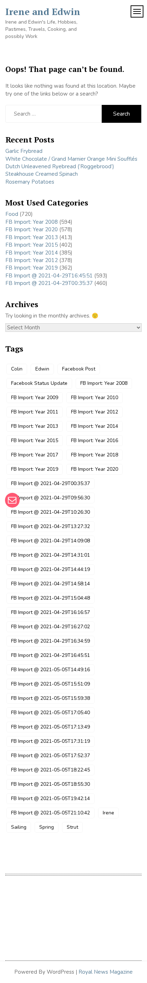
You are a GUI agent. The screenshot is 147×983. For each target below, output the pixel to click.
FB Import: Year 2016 (94, 440)
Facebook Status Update (39, 383)
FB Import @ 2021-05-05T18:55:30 (50, 784)
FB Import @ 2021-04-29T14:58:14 (50, 583)
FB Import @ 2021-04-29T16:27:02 (50, 626)
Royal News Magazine (105, 971)
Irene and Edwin (42, 11)
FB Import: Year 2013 (31, 237)
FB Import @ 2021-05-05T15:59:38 (50, 698)
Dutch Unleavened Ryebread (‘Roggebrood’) (59, 166)
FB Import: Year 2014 (31, 252)
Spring (46, 827)
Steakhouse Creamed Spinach (41, 174)
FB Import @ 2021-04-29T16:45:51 (49, 275)
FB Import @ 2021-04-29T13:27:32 (50, 526)
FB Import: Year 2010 (94, 397)
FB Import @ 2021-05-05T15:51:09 (50, 684)
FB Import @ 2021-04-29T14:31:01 (50, 555)
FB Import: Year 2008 (31, 222)
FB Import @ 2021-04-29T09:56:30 (50, 497)
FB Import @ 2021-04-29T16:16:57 (50, 612)
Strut (72, 827)
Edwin (42, 368)
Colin (16, 368)
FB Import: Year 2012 (31, 260)
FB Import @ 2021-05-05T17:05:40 (50, 712)
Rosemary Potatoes (29, 181)
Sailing (18, 827)
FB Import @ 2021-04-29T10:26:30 (50, 512)
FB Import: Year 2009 (34, 397)
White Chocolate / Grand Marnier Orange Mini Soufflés (71, 159)
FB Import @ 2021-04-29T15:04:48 (50, 598)
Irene (108, 812)
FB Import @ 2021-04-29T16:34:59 (50, 641)
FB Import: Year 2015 (31, 244)
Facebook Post (78, 368)
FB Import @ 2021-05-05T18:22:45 (50, 769)
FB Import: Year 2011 (34, 411)
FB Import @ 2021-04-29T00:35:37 (49, 283)
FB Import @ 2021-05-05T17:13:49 (50, 726)
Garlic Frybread (23, 151)
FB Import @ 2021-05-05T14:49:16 (50, 669)
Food (11, 214)
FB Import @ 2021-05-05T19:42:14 (50, 798)
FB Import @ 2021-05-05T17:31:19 (50, 741)
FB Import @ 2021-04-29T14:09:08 (50, 540)
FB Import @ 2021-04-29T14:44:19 (50, 569)
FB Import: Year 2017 (34, 454)
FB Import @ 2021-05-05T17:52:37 (50, 755)
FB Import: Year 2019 (31, 267)
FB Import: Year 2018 (94, 454)
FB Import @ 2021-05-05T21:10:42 (50, 812)
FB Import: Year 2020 (31, 229)
